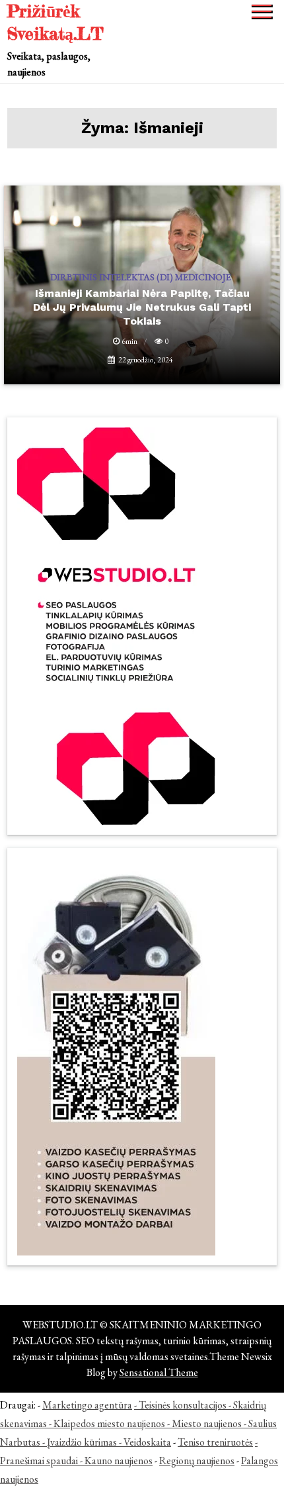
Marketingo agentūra (87, 1405)
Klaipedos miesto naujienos (109, 1423)
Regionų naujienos (196, 1460)
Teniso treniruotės (215, 1442)
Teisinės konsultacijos (183, 1405)
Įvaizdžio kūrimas (82, 1442)
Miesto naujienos (207, 1423)
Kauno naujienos (119, 1460)
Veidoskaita (147, 1442)
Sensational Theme (159, 1372)
